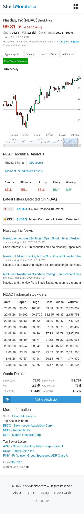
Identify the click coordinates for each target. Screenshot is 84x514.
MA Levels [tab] (36, 163)
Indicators (67, 54)
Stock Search (62, 493)
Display (29, 54)
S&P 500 (16, 462)
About (17, 493)
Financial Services (24, 416)
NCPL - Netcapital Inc (17, 430)
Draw (53, 54)
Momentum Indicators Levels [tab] (24, 171)
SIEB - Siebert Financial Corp (22, 435)
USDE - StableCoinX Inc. (19, 451)
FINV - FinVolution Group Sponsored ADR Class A (35, 455)
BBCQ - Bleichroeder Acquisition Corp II (28, 425)
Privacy (44, 493)
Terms (30, 493)
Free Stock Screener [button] (15, 61)
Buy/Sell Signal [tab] (14, 163)
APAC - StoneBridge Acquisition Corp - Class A (33, 446)
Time (42, 54)
